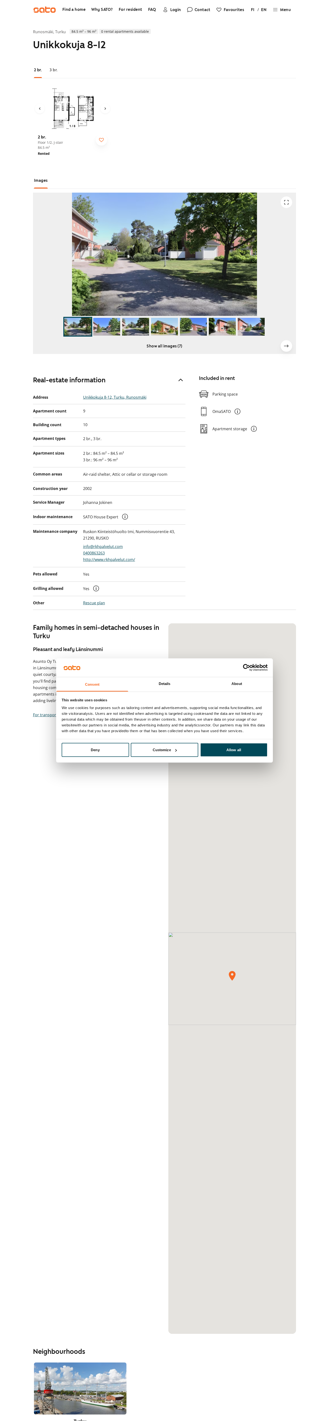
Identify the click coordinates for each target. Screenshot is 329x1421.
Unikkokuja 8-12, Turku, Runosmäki (114, 397)
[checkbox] (101, 140)
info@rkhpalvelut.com (103, 546)
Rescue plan (94, 603)
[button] (125, 517)
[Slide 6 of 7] (222, 327)
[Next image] (105, 108)
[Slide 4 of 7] (164, 327)
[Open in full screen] (286, 202)
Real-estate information (69, 380)
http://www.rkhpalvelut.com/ (109, 559)
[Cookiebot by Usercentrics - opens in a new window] (246, 667)
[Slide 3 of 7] (135, 327)
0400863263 (94, 553)
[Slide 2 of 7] (106, 327)
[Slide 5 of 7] (193, 327)
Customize (162, 750)
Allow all (233, 750)
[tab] (38, 70)
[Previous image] (40, 108)
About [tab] (236, 683)
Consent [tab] (92, 684)
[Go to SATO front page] (44, 9)
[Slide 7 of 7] (251, 327)
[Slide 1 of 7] (77, 327)
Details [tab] (165, 683)
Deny (95, 750)
